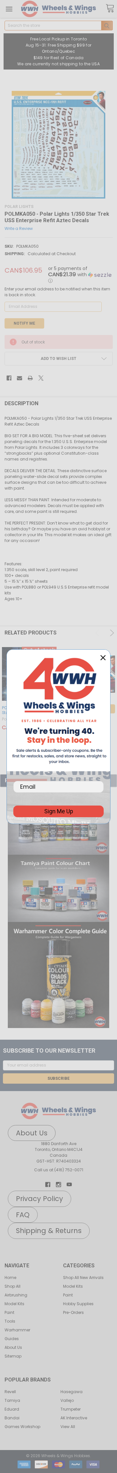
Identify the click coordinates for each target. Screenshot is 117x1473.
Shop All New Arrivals (83, 1277)
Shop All (12, 1286)
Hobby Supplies (78, 1303)
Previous (98, 633)
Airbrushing (16, 1295)
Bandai (12, 1418)
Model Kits (14, 1303)
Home (10, 1277)
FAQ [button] (23, 1214)
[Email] (19, 378)
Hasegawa (71, 1391)
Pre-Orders (73, 1312)
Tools (10, 1321)
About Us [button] (31, 1133)
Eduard (12, 1409)
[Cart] (110, 9)
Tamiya (12, 1400)
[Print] (30, 378)
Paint (9, 1312)
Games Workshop (22, 1426)
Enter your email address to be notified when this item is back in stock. (57, 292)
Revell (10, 1391)
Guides (12, 1338)
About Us (13, 1347)
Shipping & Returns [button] (49, 1230)
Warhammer (17, 1330)
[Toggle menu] (9, 9)
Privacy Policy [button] (39, 1198)
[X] (41, 378)
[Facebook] (9, 378)
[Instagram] (58, 1184)
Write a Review (19, 228)
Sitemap (13, 1356)
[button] (58, 888)
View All (67, 1426)
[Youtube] (69, 1184)
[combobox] (59, 25)
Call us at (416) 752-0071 (58, 1170)
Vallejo (67, 1400)
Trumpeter (70, 1409)
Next (111, 633)
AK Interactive (73, 1418)
